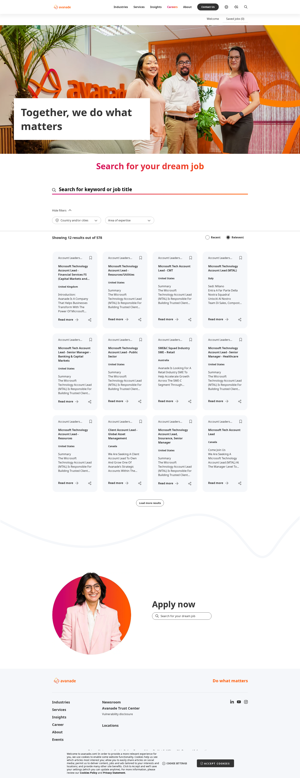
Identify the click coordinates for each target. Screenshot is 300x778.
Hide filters (59, 210)
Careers (172, 7)
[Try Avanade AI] (236, 7)
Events (58, 739)
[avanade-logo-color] (62, 7)
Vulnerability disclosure (117, 714)
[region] (150, 763)
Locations (110, 725)
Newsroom (111, 702)
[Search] (246, 7)
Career (58, 724)
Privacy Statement (114, 772)
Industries (121, 7)
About (187, 7)
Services (139, 7)
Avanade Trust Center (121, 708)
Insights (156, 7)
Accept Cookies (217, 763)
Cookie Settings (176, 763)
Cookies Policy (88, 772)
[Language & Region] (229, 7)
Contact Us (208, 7)
